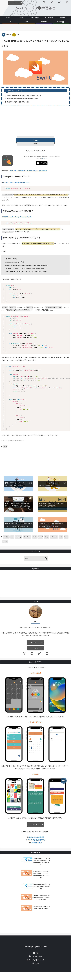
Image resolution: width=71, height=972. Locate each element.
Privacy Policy (36, 956)
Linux (66, 537)
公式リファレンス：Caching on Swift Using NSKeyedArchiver (28, 170)
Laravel (40, 537)
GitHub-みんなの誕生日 (36, 837)
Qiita (37, 963)
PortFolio (35, 648)
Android (44, 22)
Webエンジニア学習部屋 (35, 7)
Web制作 (6, 537)
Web (8, 17)
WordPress (49, 17)
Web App (60, 22)
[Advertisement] (35, 121)
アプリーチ (44, 158)
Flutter (62, 17)
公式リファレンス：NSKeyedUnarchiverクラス (17, 217)
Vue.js (46, 537)
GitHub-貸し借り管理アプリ (36, 840)
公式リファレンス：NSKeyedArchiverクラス (16, 182)
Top (36, 953)
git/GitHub (54, 537)
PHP (21, 17)
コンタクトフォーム (35, 642)
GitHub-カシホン (36, 842)
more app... (35, 824)
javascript (35, 17)
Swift (9, 22)
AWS (26, 22)
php (12, 537)
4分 (18, 34)
